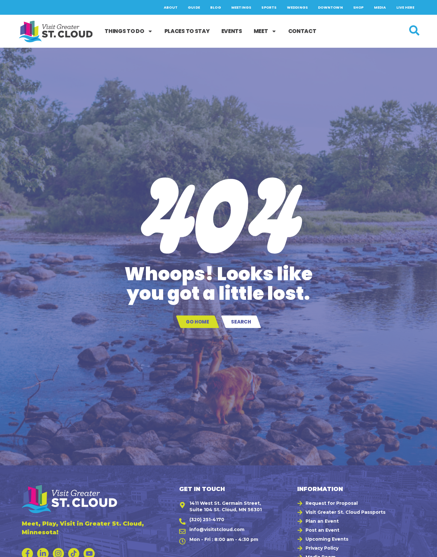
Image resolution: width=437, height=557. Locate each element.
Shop (358, 7)
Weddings (297, 7)
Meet (261, 31)
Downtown (330, 7)
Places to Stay (187, 31)
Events (231, 31)
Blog (215, 7)
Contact (302, 31)
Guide (194, 7)
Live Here (405, 7)
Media (380, 7)
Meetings (241, 7)
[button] (424, 549)
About (171, 7)
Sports (268, 7)
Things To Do (124, 31)
